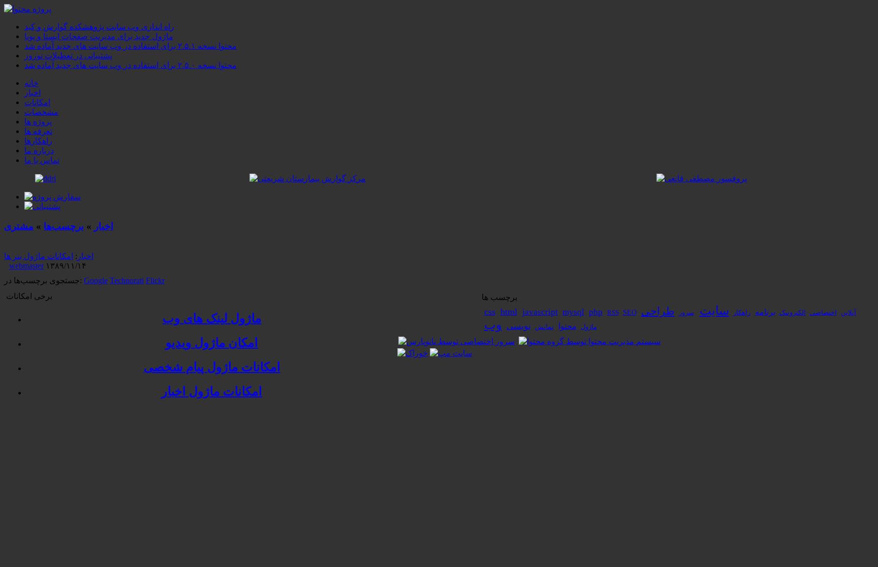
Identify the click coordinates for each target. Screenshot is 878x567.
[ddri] (45, 178)
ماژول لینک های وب (212, 318)
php (596, 312)
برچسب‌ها (64, 226)
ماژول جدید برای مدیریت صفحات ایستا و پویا (98, 36)
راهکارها (38, 141)
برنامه (765, 312)
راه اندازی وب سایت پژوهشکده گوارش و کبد (99, 26)
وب (493, 324)
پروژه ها (38, 121)
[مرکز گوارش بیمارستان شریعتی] (307, 178)
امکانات (37, 102)
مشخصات (41, 112)
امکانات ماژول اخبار (212, 391)
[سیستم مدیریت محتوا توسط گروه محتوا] (590, 341)
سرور (686, 312)
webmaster (26, 265)
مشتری (19, 226)
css (489, 312)
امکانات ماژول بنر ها (38, 256)
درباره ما (39, 150)
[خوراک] (412, 353)
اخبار (32, 92)
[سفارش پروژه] (52, 196)
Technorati (127, 280)
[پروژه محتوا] (27, 9)
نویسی (519, 326)
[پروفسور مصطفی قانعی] (701, 178)
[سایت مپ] (451, 353)
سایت (714, 310)
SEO (630, 312)
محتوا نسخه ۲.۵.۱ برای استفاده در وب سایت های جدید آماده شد (130, 46)
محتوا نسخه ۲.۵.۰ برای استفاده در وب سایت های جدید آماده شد (130, 65)
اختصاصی (823, 312)
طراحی (658, 311)
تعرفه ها (38, 131)
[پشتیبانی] (42, 206)
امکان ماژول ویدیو (212, 342)
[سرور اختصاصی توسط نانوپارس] (456, 341)
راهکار (741, 312)
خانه (31, 83)
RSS (613, 312)
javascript (540, 312)
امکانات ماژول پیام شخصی (212, 367)
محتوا (567, 326)
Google (96, 280)
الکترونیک (792, 312)
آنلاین (848, 312)
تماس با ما (41, 160)
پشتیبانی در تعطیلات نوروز (68, 55)
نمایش (544, 326)
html (508, 312)
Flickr (155, 280)
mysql (573, 312)
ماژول (589, 326)
